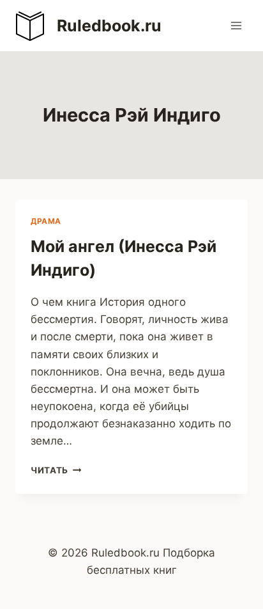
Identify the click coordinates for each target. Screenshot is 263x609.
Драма (46, 221)
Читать (56, 470)
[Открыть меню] (236, 25)
